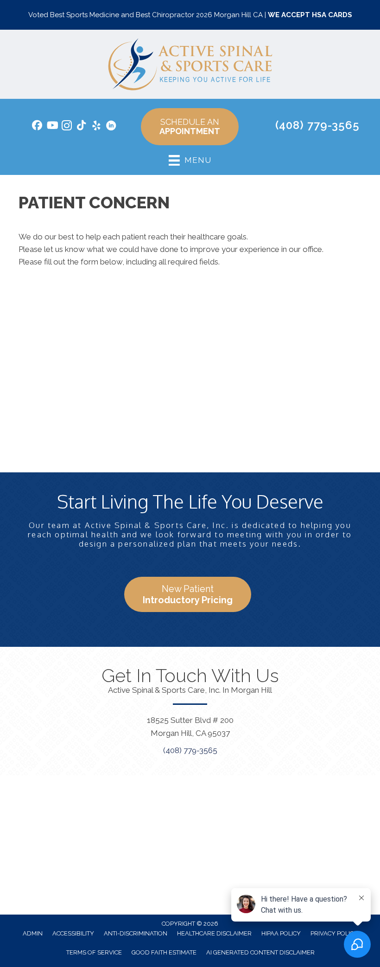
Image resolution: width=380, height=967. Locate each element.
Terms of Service (94, 952)
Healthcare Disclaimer (214, 933)
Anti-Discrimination (135, 933)
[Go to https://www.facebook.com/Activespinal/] (37, 126)
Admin (33, 933)
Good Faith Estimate (164, 952)
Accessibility (73, 933)
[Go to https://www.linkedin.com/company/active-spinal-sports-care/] (111, 127)
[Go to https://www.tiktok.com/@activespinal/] (81, 126)
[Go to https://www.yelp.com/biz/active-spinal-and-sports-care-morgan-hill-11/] (96, 127)
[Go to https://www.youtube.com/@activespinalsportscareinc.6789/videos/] (52, 126)
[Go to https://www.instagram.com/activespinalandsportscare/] (67, 127)
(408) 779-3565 (317, 125)
